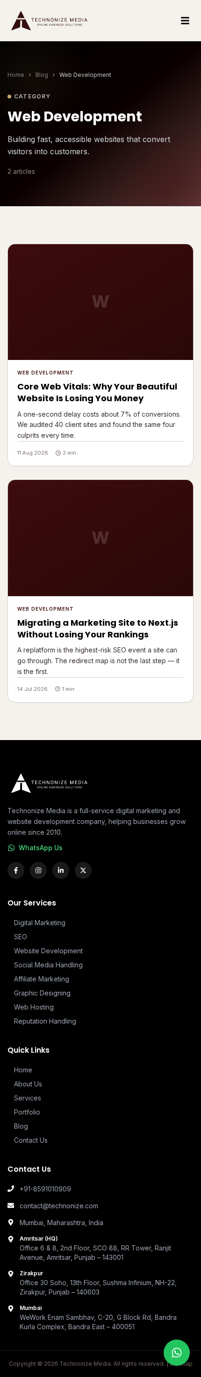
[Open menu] (185, 20)
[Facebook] (15, 870)
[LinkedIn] (60, 870)
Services (27, 1098)
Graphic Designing (42, 993)
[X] (83, 870)
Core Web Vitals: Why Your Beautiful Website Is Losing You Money (97, 392)
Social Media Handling (48, 965)
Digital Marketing (39, 923)
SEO (20, 937)
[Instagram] (38, 870)
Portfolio (27, 1112)
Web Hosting (34, 1007)
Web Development (45, 372)
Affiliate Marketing (41, 979)
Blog (42, 74)
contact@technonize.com (59, 1206)
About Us (28, 1084)
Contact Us (31, 1140)
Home (15, 74)
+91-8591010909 (45, 1189)
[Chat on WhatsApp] (177, 1353)
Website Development (48, 951)
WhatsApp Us (41, 848)
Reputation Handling (45, 1021)
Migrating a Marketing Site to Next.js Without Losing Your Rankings (97, 628)
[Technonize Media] (50, 20)
